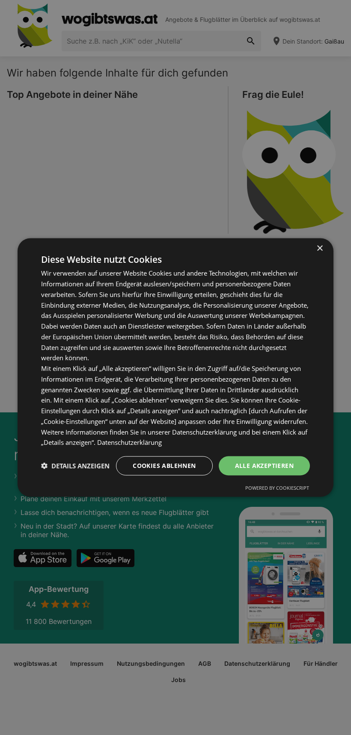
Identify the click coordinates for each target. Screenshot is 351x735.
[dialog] (175, 367)
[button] (75, 465)
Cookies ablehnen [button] (164, 466)
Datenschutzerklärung (129, 442)
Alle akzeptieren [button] (264, 466)
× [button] (319, 248)
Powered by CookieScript (277, 487)
